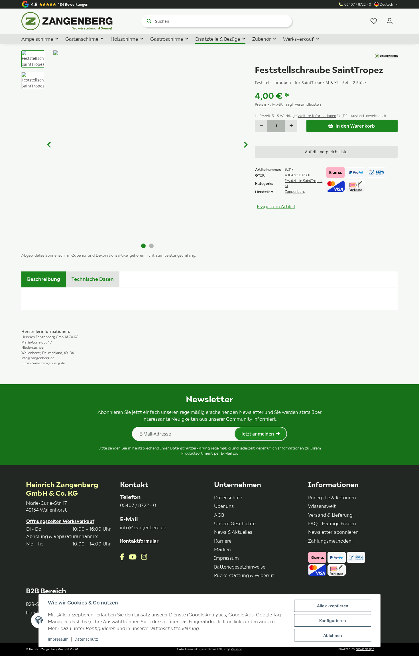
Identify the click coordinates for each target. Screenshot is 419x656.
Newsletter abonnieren (333, 532)
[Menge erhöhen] (291, 126)
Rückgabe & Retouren (332, 497)
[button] (390, 21)
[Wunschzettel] (374, 21)
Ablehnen (332, 635)
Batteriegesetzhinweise (239, 566)
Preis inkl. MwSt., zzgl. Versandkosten (288, 104)
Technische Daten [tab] (93, 279)
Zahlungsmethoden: (330, 540)
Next (245, 144)
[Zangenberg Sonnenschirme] (67, 21)
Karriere (222, 540)
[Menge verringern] (261, 126)
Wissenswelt (322, 506)
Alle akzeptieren (332, 605)
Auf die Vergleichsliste (326, 151)
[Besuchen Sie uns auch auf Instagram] (144, 556)
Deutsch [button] (386, 4)
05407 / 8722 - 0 (357, 4)
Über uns (224, 506)
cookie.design (365, 649)
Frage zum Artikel (276, 206)
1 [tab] (143, 246)
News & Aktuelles (233, 532)
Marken (222, 549)
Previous (48, 144)
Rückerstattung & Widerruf (244, 575)
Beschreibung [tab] (43, 279)
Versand (236, 649)
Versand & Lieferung (330, 515)
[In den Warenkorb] (25, 47)
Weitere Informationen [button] (317, 116)
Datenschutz (86, 639)
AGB (219, 515)
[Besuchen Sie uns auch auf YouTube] (133, 556)
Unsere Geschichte (235, 523)
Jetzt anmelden (257, 434)
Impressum (58, 639)
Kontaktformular (139, 541)
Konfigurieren (332, 620)
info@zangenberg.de (143, 527)
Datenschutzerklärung (190, 448)
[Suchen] (148, 21)
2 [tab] (151, 246)
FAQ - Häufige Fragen (332, 523)
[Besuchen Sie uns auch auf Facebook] (122, 556)
